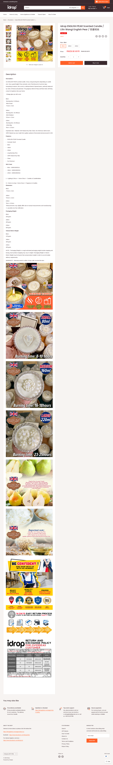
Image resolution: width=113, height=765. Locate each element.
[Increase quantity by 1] (78, 57)
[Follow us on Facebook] (59, 756)
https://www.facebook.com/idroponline (19, 735)
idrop (62, 36)
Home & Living (13, 14)
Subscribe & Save (103, 1)
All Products (65, 731)
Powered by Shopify (8, 759)
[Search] (83, 7)
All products (10, 20)
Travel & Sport (41, 14)
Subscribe (92, 740)
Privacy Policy (65, 744)
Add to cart (71, 63)
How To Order (52, 14)
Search (64, 728)
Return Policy (65, 746)
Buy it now (96, 63)
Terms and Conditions (67, 741)
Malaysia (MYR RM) (9, 754)
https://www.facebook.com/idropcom (13, 740)
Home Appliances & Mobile (27, 14)
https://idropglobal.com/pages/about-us (13, 731)
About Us (64, 736)
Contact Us (65, 738)
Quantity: (63, 56)
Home (5, 14)
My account (92, 8)
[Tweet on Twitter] (103, 36)
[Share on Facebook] (96, 36)
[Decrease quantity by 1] (68, 57)
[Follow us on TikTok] (62, 756)
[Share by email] (106, 36)
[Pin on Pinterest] (100, 36)
